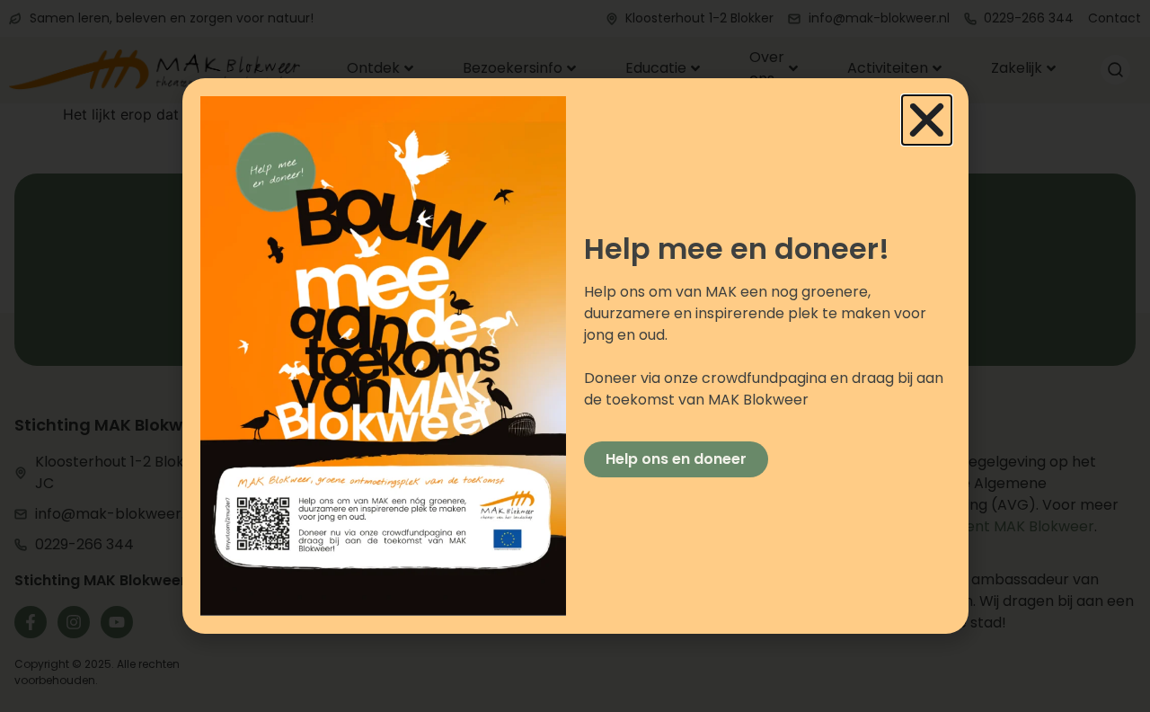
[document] (575, 356)
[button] (927, 120)
